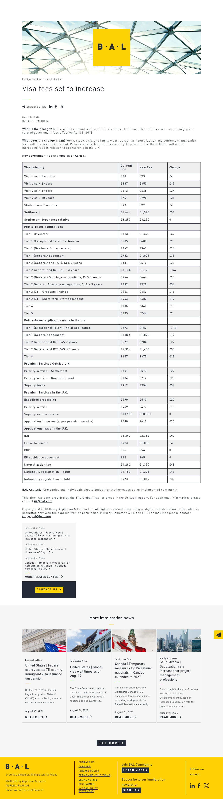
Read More (35, 717)
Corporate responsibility (55, 15)
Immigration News (32, 79)
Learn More (134, 770)
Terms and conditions (94, 775)
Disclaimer (87, 784)
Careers (41, 28)
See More (110, 743)
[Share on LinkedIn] (50, 106)
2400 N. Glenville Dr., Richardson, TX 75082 (31, 775)
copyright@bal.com (36, 516)
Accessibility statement (88, 790)
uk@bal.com (43, 501)
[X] (206, 785)
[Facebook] (199, 785)
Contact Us (48, 589)
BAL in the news (48, 21)
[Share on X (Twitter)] (62, 106)
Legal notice (88, 780)
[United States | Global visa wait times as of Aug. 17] (89, 640)
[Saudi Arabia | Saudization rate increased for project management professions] (179, 640)
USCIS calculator (101, 28)
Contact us (87, 762)
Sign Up (130, 790)
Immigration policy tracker (110, 15)
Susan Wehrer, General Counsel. (25, 790)
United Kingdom (53, 79)
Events (93, 21)
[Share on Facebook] (56, 106)
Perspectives (98, 8)
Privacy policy (89, 771)
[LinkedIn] (192, 785)
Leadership (44, 8)
